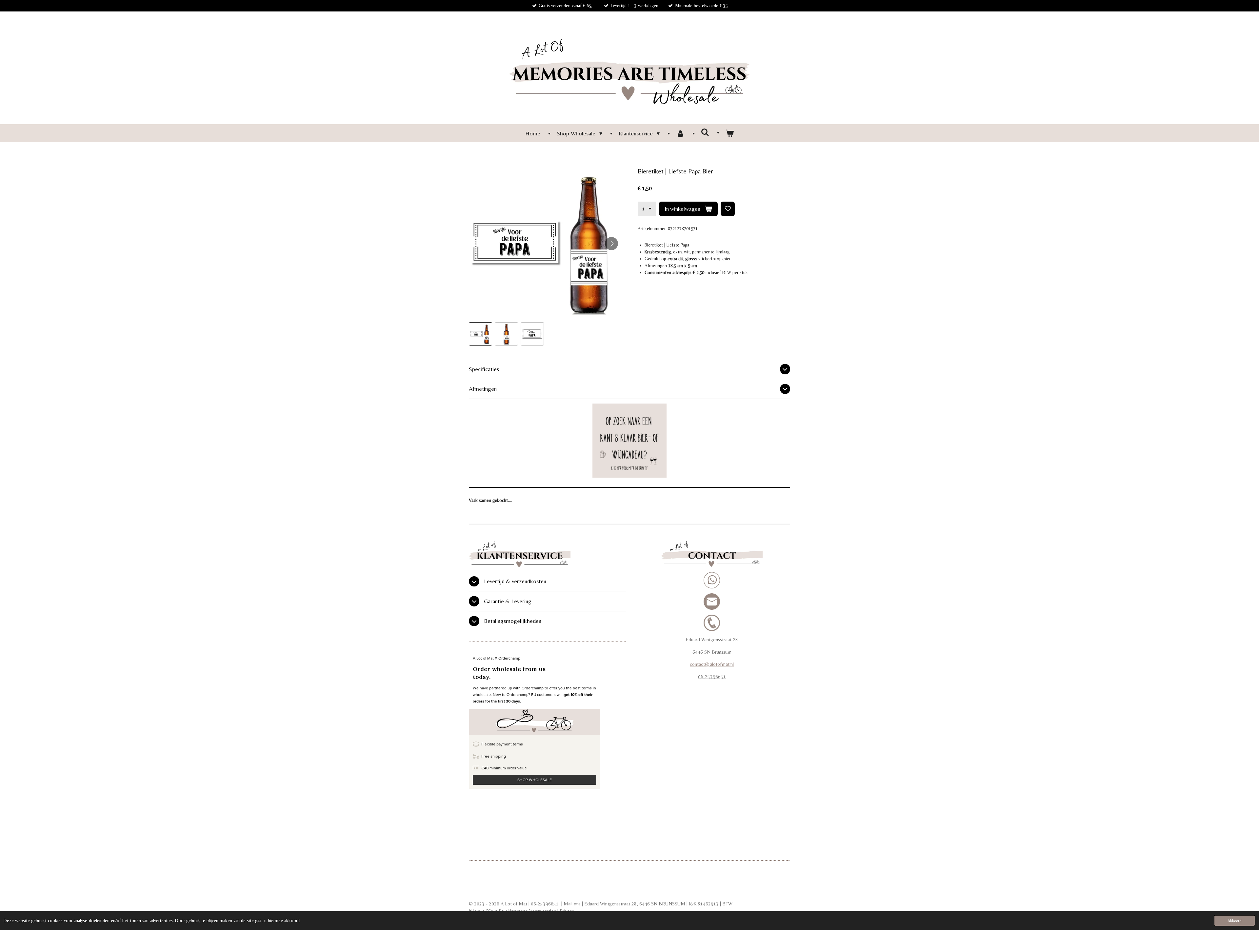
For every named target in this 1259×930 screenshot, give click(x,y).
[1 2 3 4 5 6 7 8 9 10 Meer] (647, 209)
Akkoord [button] (1235, 920)
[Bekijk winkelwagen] (729, 133)
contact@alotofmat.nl (712, 664)
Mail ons (572, 903)
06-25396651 (712, 676)
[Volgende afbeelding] (611, 243)
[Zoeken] (705, 132)
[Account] (680, 133)
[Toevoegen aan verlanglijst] (728, 209)
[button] (480, 334)
